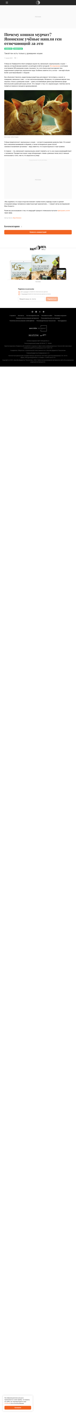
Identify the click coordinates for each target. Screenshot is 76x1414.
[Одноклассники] (40, 311)
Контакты (21, 315)
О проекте (13, 315)
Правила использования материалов (27, 318)
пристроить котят (64, 210)
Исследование (55, 66)
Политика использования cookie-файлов (22, 320)
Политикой (25, 294)
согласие (25, 291)
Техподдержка (62, 320)
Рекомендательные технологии (46, 320)
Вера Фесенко (17, 218)
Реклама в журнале (60, 315)
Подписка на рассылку (26, 289)
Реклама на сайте (46, 315)
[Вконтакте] (36, 311)
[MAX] (32, 311)
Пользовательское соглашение (50, 318)
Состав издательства (32, 315)
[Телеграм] (43, 311)
